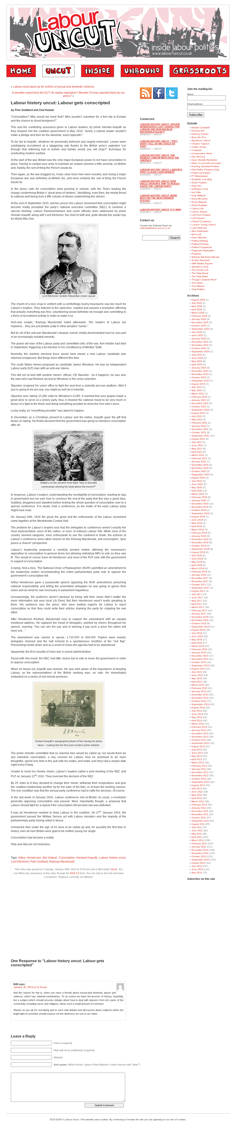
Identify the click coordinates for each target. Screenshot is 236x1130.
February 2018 (199, 571)
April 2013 (196, 759)
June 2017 (197, 597)
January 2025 (199, 338)
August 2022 (198, 413)
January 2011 (199, 846)
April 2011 (196, 837)
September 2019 (200, 513)
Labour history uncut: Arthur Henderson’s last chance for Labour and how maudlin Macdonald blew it (160, 128)
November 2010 (200, 853)
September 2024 (200, 351)
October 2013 (199, 740)
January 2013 (199, 769)
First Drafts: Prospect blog (205, 169)
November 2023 (200, 374)
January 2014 (199, 730)
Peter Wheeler (199, 237)
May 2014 (197, 717)
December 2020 (200, 465)
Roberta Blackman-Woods (205, 257)
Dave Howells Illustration (204, 160)
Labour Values (199, 211)
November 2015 (200, 659)
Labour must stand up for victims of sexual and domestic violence (53, 86)
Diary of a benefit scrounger (206, 163)
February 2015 (199, 688)
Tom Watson (198, 286)
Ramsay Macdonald (61, 861)
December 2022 (200, 403)
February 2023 (199, 397)
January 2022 (199, 426)
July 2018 (197, 555)
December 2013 (200, 733)
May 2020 (197, 487)
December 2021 (200, 429)
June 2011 (197, 830)
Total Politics (198, 289)
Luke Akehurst (199, 228)
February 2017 (199, 610)
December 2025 (200, 322)
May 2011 (197, 833)
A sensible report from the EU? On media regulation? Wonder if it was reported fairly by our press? (68, 94)
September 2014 (200, 704)
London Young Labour (204, 224)
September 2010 (200, 859)
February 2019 (199, 532)
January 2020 (199, 500)
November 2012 (200, 775)
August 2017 (198, 591)
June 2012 (197, 791)
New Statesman (200, 231)
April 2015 (196, 681)
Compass (196, 150)
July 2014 (197, 710)
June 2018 (197, 558)
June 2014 (197, 714)
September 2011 (200, 821)
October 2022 (199, 406)
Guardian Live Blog (202, 179)
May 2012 (197, 795)
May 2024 (197, 361)
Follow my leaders (201, 173)
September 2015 (200, 665)
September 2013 (200, 743)
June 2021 (197, 445)
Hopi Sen (196, 185)
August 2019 (198, 516)
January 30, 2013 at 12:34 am (30, 987)
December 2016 (200, 617)
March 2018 (198, 568)
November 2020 (200, 468)
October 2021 (199, 432)
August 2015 (198, 668)
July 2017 (197, 594)
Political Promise (200, 244)
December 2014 (200, 694)
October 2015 (199, 662)
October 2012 (199, 778)
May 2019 (197, 523)
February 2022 (199, 422)
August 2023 (198, 384)
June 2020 (197, 484)
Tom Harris (197, 283)
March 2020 (198, 494)
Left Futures (198, 218)
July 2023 (197, 387)
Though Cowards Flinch (204, 279)
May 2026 (197, 306)
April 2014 (196, 720)
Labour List (198, 208)
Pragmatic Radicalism (203, 250)
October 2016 (199, 623)
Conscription (67, 857)
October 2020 (199, 471)
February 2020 (199, 497)
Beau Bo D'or (199, 137)
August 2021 (198, 439)
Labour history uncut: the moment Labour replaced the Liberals (159, 158)
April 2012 (196, 798)
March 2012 (198, 801)
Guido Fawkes (199, 182)
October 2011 (199, 817)
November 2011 (200, 814)
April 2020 (196, 490)
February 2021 (199, 458)
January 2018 (199, 575)
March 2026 (198, 312)
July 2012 (197, 788)
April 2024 (196, 364)
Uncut (113, 869)
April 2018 (196, 565)
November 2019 (200, 507)
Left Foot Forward (201, 215)
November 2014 (200, 698)
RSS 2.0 (74, 873)
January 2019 (199, 536)
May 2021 (197, 448)
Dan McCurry (198, 156)
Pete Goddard (39, 861)
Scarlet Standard (200, 260)
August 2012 (198, 785)
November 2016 (200, 620)
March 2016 (198, 646)
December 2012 (200, 772)
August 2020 (198, 477)
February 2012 (199, 804)
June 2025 (197, 335)
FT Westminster (200, 176)
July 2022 (197, 416)
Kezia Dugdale (199, 205)
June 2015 (197, 675)
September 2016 (200, 626)
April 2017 (196, 604)
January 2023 (199, 400)
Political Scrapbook (202, 247)
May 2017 (197, 600)
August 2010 (198, 863)
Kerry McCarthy (200, 198)
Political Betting (200, 241)
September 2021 (200, 435)
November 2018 (200, 542)
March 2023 (198, 393)
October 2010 (199, 856)
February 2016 (199, 649)
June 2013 (197, 753)
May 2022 (197, 419)
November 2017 (200, 581)
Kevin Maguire (199, 202)
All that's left (197, 130)
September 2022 (200, 409)
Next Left (196, 234)
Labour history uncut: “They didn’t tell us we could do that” (159, 143)
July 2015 (197, 672)
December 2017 (200, 578)
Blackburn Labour (201, 140)
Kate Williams (199, 195)
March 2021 (198, 455)
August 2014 (198, 707)
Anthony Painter (200, 134)
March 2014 (198, 723)
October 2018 (199, 545)
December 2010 (200, 850)
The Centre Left (200, 270)
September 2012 (200, 782)
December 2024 (200, 342)
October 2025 (199, 325)
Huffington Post (200, 189)
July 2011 (197, 827)
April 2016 (196, 643)
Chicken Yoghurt (200, 143)
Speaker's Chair (200, 266)
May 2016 (197, 639)
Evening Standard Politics (205, 166)
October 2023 (199, 377)
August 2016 (198, 630)
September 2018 (200, 549)
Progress (196, 253)
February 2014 (199, 727)
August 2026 (198, 299)
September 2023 (200, 380)
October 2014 (199, 701)
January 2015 (199, 691)
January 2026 (199, 319)
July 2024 (197, 354)
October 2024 (199, 348)
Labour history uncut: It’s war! (160, 209)
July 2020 (197, 481)
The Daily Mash (200, 276)
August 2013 (198, 746)
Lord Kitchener (20, 861)
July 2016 (197, 633)
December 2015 (200, 655)
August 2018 (198, 552)
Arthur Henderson (29, 857)
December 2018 (200, 539)
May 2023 (197, 390)
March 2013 (198, 762)
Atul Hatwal (49, 857)
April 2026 (196, 309)
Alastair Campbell (200, 127)
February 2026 (199, 316)
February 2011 (199, 843)
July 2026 (197, 303)
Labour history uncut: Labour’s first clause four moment (161, 170)
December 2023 (200, 371)
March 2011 (198, 840)
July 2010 (197, 866)
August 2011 (198, 824)
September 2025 (200, 329)
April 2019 (196, 526)
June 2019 (197, 520)
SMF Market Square (202, 263)
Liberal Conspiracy (201, 221)
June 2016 (197, 636)
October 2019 (199, 510)
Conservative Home (202, 153)
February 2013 (199, 766)
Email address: (195, 104)
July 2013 (197, 749)
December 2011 (200, 811)
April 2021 (196, 452)
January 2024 (199, 367)
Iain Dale (196, 192)
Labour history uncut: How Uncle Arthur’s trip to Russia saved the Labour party (160, 183)
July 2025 (197, 332)
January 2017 (199, 613)
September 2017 (200, 587)
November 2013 (200, 736)
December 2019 (200, 503)
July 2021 (197, 442)
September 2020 (200, 474)
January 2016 (199, 652)
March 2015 (198, 685)
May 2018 (197, 562)
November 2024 (200, 345)
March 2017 (198, 607)
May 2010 (197, 872)
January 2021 (199, 461)
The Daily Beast (200, 273)
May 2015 (197, 678)
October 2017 (199, 584)
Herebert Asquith (86, 857)
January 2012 (199, 808)
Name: (190, 94)
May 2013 (197, 756)
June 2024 (197, 358)
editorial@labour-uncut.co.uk (155, 228)
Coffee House (199, 147)
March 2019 (198, 529)
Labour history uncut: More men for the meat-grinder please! (158, 198)
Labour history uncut (112, 857)
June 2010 (197, 869)
